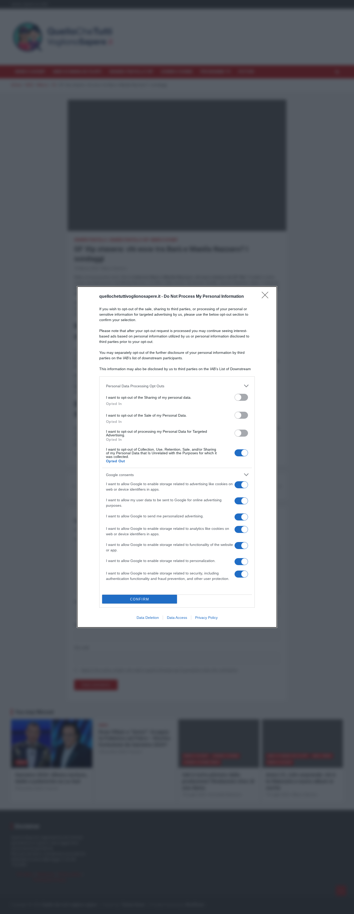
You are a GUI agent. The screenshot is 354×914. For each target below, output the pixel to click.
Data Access (177, 617)
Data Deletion (148, 617)
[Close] (267, 297)
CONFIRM (139, 599)
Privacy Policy (206, 617)
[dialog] (177, 457)
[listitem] (177, 386)
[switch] (241, 397)
